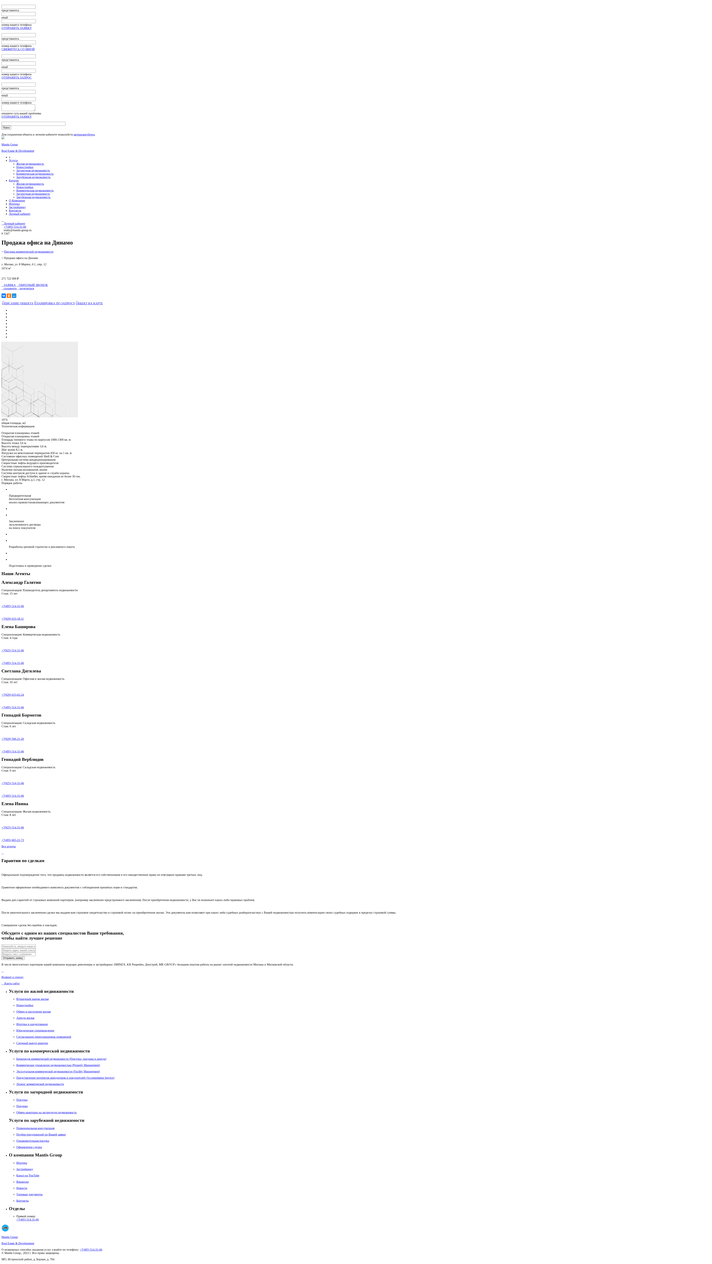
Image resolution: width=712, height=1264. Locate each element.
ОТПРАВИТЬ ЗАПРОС (16, 77)
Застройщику (17, 207)
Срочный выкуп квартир (32, 1043)
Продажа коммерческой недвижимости (28, 251)
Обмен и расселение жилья (33, 1011)
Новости (21, 1188)
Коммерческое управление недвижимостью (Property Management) (58, 1065)
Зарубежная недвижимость (33, 177)
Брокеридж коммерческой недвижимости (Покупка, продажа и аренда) (61, 1058)
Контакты (15, 210)
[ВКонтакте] (3, 295)
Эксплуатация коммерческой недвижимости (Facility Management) (58, 1071)
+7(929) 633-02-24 (12, 694)
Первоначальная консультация (35, 1128)
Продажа (22, 1106)
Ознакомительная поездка (32, 1140)
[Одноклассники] (9, 295)
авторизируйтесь (84, 134)
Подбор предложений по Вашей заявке (41, 1134)
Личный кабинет (19, 213)
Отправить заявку (13, 958)
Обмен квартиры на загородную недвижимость (46, 1112)
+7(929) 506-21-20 (12, 738)
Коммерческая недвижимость (35, 173)
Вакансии (22, 1181)
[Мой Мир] (14, 295)
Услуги (13, 160)
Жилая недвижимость (30, 163)
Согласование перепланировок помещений (43, 1036)
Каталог (14, 180)
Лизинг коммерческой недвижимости (40, 1084)
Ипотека (14, 203)
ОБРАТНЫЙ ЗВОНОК (32, 285)
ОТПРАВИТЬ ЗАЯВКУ (16, 28)
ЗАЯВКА (8, 285)
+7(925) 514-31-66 (12, 650)
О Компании (17, 200)
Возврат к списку (12, 977)
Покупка (21, 1099)
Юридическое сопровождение (35, 1030)
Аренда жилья (25, 1017)
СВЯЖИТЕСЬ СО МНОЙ (18, 49)
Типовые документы (29, 1194)
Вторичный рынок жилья (32, 999)
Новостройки (24, 167)
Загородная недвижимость (33, 170)
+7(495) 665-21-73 (12, 840)
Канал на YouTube (27, 1175)
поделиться (25, 288)
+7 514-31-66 (15, 226)
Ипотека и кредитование (32, 1024)
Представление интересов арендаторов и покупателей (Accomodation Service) (65, 1077)
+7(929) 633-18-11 (12, 618)
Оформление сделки (29, 1147)
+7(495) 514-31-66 (12, 606)
